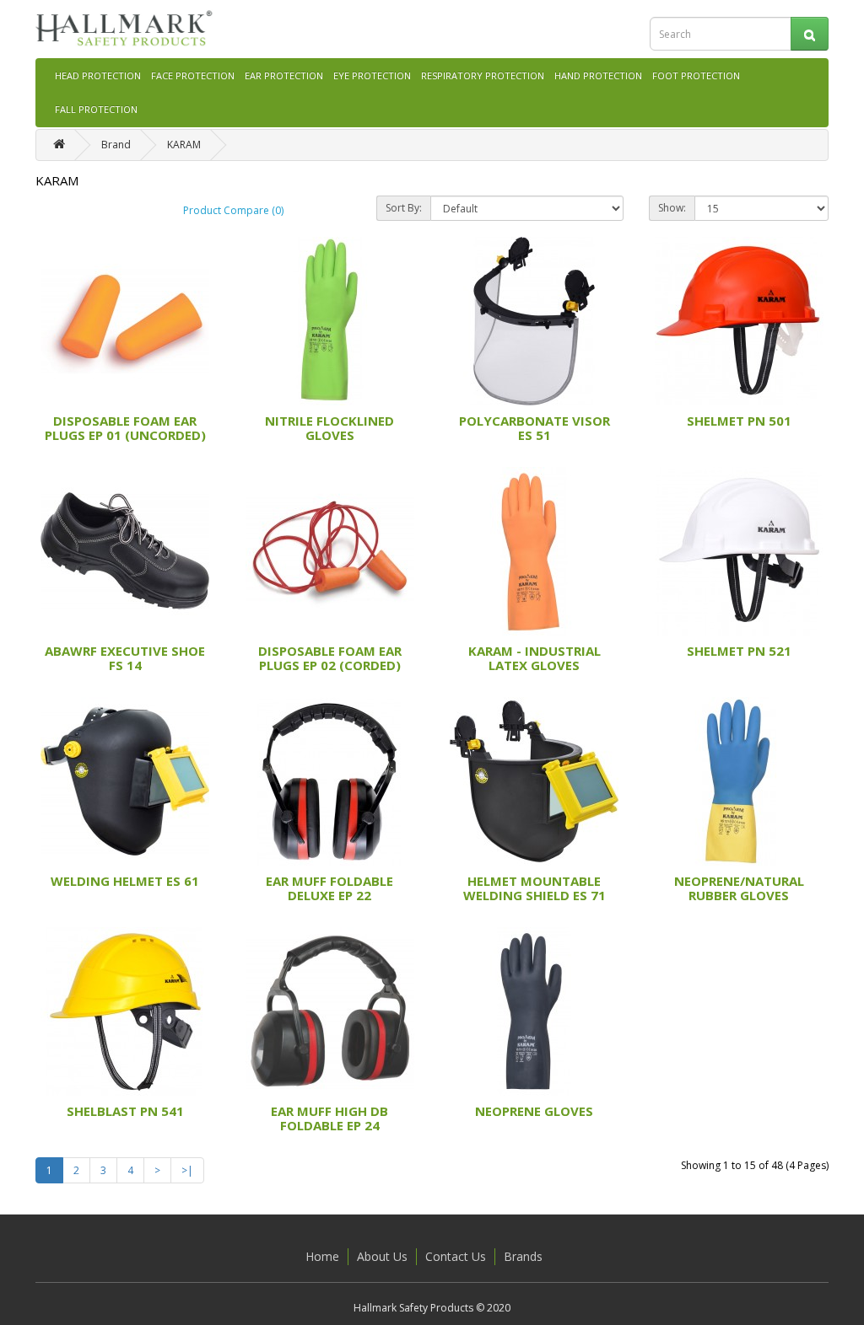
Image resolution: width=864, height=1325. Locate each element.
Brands (523, 1256)
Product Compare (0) (233, 210)
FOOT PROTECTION (696, 75)
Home (322, 1256)
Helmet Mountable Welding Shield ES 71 (534, 888)
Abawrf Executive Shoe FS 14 (125, 657)
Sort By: (404, 208)
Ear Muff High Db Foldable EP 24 (329, 1118)
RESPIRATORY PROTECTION (482, 75)
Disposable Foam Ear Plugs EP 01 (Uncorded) (125, 427)
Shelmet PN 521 (739, 650)
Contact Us (455, 1256)
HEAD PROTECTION (98, 75)
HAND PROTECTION (598, 75)
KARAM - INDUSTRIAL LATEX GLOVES (534, 657)
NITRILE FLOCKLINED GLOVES (329, 427)
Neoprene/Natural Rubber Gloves (739, 888)
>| (187, 1170)
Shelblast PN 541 (125, 1110)
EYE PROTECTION (372, 75)
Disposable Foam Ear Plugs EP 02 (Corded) (330, 657)
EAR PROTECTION (284, 75)
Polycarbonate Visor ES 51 (534, 427)
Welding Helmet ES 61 (125, 880)
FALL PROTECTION (96, 109)
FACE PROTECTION (193, 75)
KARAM (184, 144)
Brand (116, 144)
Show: (672, 208)
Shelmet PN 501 (739, 420)
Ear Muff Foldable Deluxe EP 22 (329, 888)
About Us (382, 1256)
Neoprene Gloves (534, 1110)
